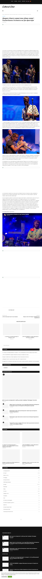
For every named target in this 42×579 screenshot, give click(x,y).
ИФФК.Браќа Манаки (21, 482)
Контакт (19, 1)
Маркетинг (24, 1)
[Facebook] (20, 2)
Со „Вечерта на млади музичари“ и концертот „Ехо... (12, 337)
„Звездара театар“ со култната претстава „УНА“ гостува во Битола (14, 359)
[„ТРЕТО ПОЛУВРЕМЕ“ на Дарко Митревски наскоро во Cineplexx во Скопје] (30, 329)
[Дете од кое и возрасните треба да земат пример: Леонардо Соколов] (21, 386)
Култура (3, 16)
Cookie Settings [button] (4, 576)
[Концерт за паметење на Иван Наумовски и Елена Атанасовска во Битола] (11, 455)
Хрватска (21, 504)
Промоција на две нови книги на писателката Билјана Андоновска (24, 416)
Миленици (21, 486)
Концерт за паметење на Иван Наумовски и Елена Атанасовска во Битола (15, 356)
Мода (21, 488)
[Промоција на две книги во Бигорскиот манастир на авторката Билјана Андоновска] (5, 412)
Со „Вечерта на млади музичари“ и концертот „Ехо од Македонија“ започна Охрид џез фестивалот (19, 352)
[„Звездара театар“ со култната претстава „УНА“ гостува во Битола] (31, 455)
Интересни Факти (21, 479)
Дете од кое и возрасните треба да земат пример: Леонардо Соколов (19, 400)
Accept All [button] (9, 576)
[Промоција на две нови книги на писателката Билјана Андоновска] (5, 418)
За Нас (12, 1)
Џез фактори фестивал (21, 507)
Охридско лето (21, 493)
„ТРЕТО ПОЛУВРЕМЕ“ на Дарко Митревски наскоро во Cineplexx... (30, 337)
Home (3, 14)
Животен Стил (21, 475)
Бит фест (21, 473)
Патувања (21, 495)
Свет (21, 497)
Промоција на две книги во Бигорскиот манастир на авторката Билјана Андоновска (23, 411)
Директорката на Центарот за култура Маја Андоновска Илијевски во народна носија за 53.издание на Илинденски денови (24, 405)
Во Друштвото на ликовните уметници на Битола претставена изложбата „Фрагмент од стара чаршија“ (20, 361)
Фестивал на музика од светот (21, 502)
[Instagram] (21, 2)
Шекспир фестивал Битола (21, 511)
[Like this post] (22, 306)
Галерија (15, 1)
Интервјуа (21, 477)
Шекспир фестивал (21, 509)
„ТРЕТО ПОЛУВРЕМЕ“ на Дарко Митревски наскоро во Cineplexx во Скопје (15, 354)
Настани (21, 491)
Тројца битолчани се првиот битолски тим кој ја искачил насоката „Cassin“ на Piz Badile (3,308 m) (24, 423)
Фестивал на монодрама (21, 500)
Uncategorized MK (21, 470)
